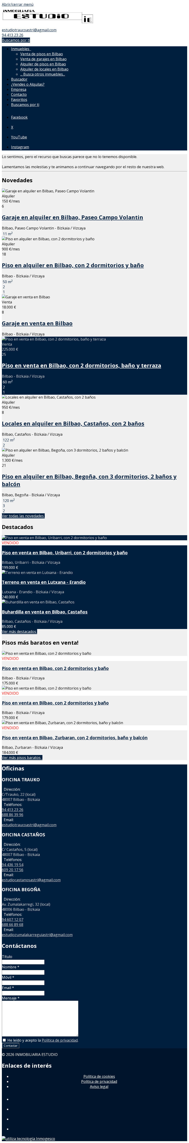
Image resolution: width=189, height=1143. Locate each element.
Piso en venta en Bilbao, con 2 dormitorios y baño (55, 668)
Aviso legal (99, 1086)
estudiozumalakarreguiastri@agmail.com (37, 934)
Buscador (19, 79)
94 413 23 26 (12, 35)
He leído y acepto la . (42, 1040)
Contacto (19, 94)
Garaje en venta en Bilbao (37, 323)
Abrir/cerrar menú (17, 4)
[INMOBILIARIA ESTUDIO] (48, 24)
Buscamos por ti (16, 40)
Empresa (18, 89)
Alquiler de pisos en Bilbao (43, 64)
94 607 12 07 (12, 919)
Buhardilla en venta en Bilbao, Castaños (45, 612)
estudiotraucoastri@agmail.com (29, 29)
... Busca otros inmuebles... (42, 74)
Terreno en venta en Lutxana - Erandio (44, 582)
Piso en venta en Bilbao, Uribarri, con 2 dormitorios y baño (65, 552)
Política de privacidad (60, 1040)
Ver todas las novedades (23, 515)
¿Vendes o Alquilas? (27, 84)
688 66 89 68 (12, 924)
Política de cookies (99, 1076)
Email (8, 987)
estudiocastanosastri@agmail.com (31, 879)
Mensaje (11, 998)
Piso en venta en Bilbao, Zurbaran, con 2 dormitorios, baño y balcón (75, 737)
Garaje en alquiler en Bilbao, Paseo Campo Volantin (72, 217)
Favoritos (19, 99)
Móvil (8, 977)
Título (7, 956)
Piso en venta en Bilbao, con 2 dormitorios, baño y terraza (81, 365)
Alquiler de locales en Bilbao (44, 69)
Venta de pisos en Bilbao (41, 53)
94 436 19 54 (12, 864)
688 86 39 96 (12, 814)
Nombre (10, 967)
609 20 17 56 (12, 869)
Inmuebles (21, 48)
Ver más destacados (19, 631)
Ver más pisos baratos (22, 757)
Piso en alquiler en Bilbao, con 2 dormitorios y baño (73, 265)
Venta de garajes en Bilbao (43, 59)
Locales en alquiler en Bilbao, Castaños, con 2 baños (73, 423)
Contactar (11, 1045)
